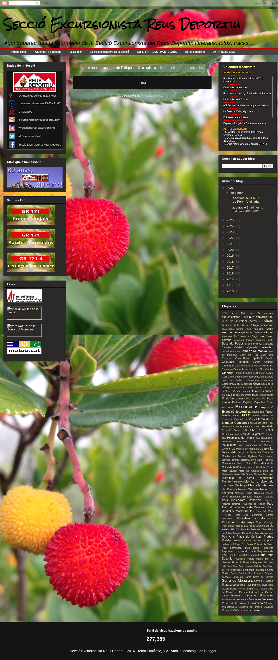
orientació (247, 496)
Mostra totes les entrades (182, 68)
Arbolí (269, 332)
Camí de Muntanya (253, 351)
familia (226, 415)
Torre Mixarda (240, 592)
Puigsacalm (242, 551)
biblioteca (260, 340)
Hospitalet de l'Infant (240, 437)
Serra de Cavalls (263, 577)
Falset (269, 411)
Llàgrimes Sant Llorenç (260, 456)
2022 (231, 238)
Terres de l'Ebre (246, 588)
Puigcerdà (268, 548)
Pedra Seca (241, 515)
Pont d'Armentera (264, 533)
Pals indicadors (233, 500)
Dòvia (247, 398)
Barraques (238, 340)
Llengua (226, 459)
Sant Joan (232, 566)
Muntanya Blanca (246, 485)
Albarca (227, 325)
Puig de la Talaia (263, 544)
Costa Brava (229, 384)
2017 (231, 267)
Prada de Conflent (249, 536)
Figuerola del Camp (244, 419)
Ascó (236, 336)
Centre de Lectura (243, 369)
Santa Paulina (238, 573)
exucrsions (258, 411)
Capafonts (257, 358)
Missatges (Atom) (154, 95)
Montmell (238, 481)
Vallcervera (242, 599)
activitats (265, 321)
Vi (223, 603)
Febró (236, 415)
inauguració (229, 445)
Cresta (257, 387)
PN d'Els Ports (238, 529)
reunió (253, 555)
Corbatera (240, 380)
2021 (231, 244)
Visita (236, 610)
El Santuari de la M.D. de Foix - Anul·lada (245, 199)
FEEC (246, 415)
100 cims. (247, 313)
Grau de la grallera (252, 434)
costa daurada (244, 384)
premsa (247, 540)
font (264, 422)
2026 (231, 187)
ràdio (253, 551)
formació (226, 430)
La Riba (264, 448)
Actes (253, 321)
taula (264, 584)
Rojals (247, 562)
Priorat (257, 540)
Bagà (254, 336)
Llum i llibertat (265, 459)
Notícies (239, 493)
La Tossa (251, 452)
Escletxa (236, 402)
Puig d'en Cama (244, 544)
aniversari (267, 325)
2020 (231, 249)
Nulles (249, 493)
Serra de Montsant (237, 580)
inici (241, 445)
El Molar (256, 398)
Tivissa (263, 588)
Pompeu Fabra (240, 533)
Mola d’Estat (229, 471)
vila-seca (257, 603)
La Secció (76, 51)
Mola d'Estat (266, 467)
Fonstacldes (254, 423)
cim (256, 369)
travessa (236, 595)
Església (247, 402)
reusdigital (240, 558)
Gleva (237, 430)
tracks (225, 595)
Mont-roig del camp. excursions (247, 477)
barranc (226, 339)
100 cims (229, 313)
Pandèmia (255, 500)
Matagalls (227, 467)
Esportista (259, 402)
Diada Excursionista (262, 395)
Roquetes (257, 562)
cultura (253, 391)
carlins (256, 362)
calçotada (251, 347)
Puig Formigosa (232, 548)
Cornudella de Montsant (260, 380)
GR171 (269, 430)
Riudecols (237, 562)
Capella (269, 358)
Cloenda (227, 372)
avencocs (245, 336)
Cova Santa (237, 387)
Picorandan (228, 525)
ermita (226, 402)
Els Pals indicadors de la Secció (109, 51)
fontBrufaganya (244, 426)
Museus (242, 489)
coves (249, 387)
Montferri (227, 481)
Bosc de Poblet (232, 343)
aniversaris (228, 329)
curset (239, 395)
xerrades (254, 610)
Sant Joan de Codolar (250, 566)
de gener (237, 192)
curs (261, 391)
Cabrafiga (268, 343)
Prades (268, 536)
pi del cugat (266, 522)
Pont (251, 533)
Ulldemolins (266, 595)
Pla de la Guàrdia (258, 525)
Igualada (265, 438)
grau (236, 434)
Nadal (263, 489)
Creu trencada (240, 391)
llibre (253, 459)
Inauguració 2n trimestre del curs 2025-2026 (246, 209)
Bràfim (248, 343)
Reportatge (243, 555)
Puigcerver (227, 551)
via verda (245, 603)
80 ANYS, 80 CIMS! (224, 51)
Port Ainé (228, 536)
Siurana (227, 584)
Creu (264, 387)
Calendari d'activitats (48, 51)
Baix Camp (266, 336)
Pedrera (269, 515)
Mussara (253, 489)
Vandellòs (255, 599)
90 (271, 317)
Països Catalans (263, 496)
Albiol (236, 325)
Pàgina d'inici (19, 51)
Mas (256, 463)
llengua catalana (241, 459)
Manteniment (228, 463)
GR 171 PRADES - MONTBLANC (157, 51)
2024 (231, 226)
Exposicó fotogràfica (236, 411)
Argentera (227, 336)
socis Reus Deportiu (250, 584)
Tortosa (253, 592)
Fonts (256, 426)
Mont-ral (268, 474)
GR (245, 430)
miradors (247, 467)
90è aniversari (238, 321)
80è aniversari (259, 317)
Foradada (267, 426)
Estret (270, 402)
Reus (261, 555)
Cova (256, 383)
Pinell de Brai (241, 525)
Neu (271, 489)
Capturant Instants (235, 361)
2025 (231, 220)
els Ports (267, 398)
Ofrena (269, 493)
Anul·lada (258, 329)
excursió (227, 407)
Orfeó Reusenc (231, 496)
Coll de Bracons (256, 373)
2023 (231, 232)
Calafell (238, 347)
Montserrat (251, 481)
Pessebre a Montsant (255, 518)
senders (226, 577)
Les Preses (238, 456)
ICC (258, 438)
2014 (231, 285)
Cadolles (226, 347)
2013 (231, 291)
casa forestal (242, 365)
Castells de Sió (265, 365)
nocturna (227, 492)
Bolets (270, 340)
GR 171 (256, 430)
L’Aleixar (226, 448)
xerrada (243, 610)
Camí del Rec (249, 354)
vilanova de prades (250, 607)
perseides (227, 518)
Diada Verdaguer (232, 398)
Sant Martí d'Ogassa (254, 569)
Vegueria (267, 599)
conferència (228, 380)
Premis (237, 540)
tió (257, 588)
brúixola (257, 343)
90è (224, 321)
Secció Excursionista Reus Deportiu (122, 24)
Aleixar (245, 325)
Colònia (232, 376)
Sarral (251, 573)
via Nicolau (232, 603)
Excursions (246, 406)
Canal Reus (242, 358)
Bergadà (249, 340)
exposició (267, 407)
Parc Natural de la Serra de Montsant (247, 505)
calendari (267, 347)
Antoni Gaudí (244, 329)
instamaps (251, 445)
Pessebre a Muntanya (238, 522)
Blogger (210, 651)
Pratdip (226, 540)
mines (237, 467)
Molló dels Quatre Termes (248, 474)
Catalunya (227, 369)
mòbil (255, 467)
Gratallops (227, 434)
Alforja (255, 325)
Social (235, 584)
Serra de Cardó (242, 577)
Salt (266, 562)
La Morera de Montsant (245, 448)
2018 (231, 261)
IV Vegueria (266, 445)
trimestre (250, 595)
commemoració (245, 376)
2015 (231, 279)
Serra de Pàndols (263, 581)
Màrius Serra (244, 463)
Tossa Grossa (265, 592)
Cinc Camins (266, 369)
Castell (252, 365)
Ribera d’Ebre (255, 558)
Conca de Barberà (263, 376)
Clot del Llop (241, 373)
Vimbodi (227, 610)
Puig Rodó (252, 548)
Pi (257, 522)
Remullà (232, 555)
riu (266, 558)
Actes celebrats (195, 51)
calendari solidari (231, 351)
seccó (259, 573)
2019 (231, 255)
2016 (231, 273)
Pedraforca (256, 515)
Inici (142, 82)
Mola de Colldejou (250, 471)
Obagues (259, 493)
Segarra (269, 573)
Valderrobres (228, 599)
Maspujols (266, 463)
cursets (247, 395)
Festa (256, 415)
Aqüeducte (259, 332)
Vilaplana (268, 607)
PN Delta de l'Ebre (257, 529)
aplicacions (247, 332)
